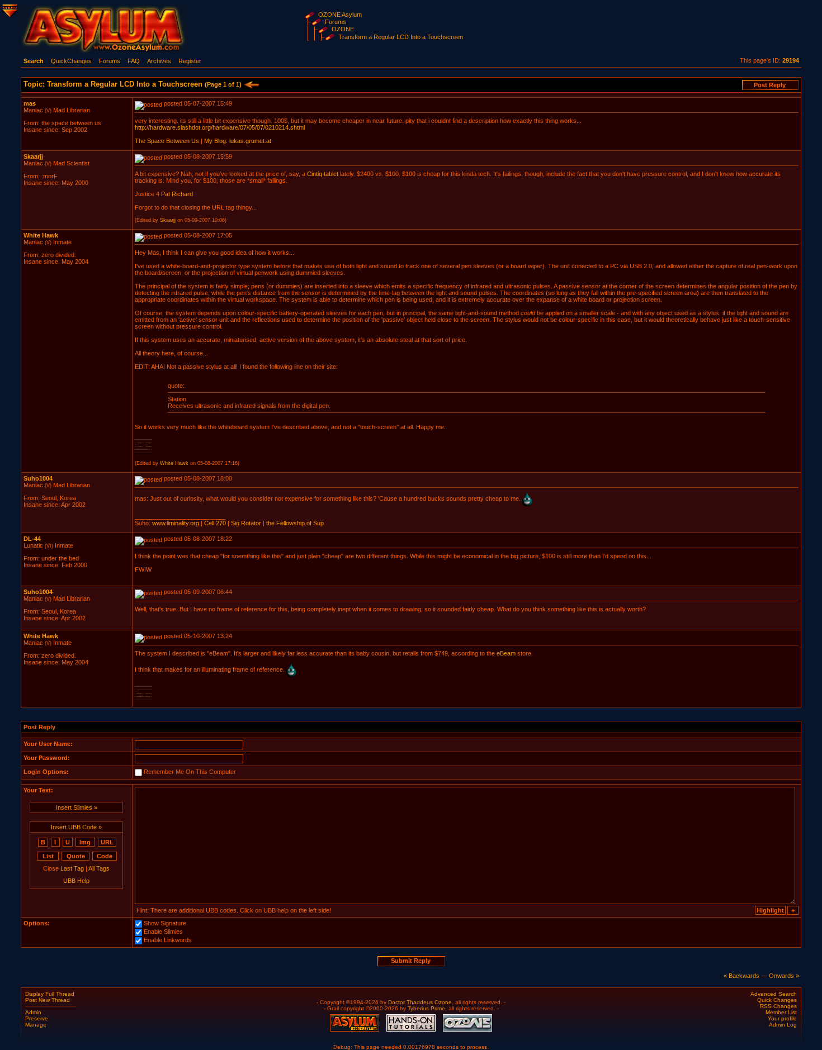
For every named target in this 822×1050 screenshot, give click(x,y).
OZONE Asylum (340, 14)
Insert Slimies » (76, 807)
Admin (33, 1012)
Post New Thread (47, 1000)
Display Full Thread (49, 994)
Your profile (782, 1018)
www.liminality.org (175, 523)
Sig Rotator (246, 523)
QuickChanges (71, 61)
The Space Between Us (167, 140)
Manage (35, 1025)
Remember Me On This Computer (190, 771)
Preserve (36, 1018)
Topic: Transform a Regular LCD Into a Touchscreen (132, 84)
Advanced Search (773, 994)
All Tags (99, 868)
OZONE (343, 29)
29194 (790, 60)
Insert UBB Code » (76, 827)
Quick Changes (777, 1000)
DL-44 (32, 538)
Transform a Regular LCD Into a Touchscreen (400, 37)
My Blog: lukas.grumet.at (237, 140)
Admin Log (783, 1025)
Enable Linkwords (168, 940)
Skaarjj (33, 156)
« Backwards (741, 975)
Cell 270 (215, 523)
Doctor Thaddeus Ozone (420, 1002)
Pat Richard (177, 194)
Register (189, 61)
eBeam (506, 653)
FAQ (133, 61)
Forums (335, 21)
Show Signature (165, 923)
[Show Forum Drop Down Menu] (9, 9)
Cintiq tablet (322, 173)
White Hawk (40, 235)
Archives (159, 61)
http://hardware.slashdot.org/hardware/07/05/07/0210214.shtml (220, 127)
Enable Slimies (163, 931)
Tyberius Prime (426, 1008)
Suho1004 (38, 478)
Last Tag (72, 868)
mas (29, 103)
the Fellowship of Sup (295, 523)
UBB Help (76, 880)
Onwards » (784, 975)
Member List (781, 1012)
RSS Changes (778, 1006)
